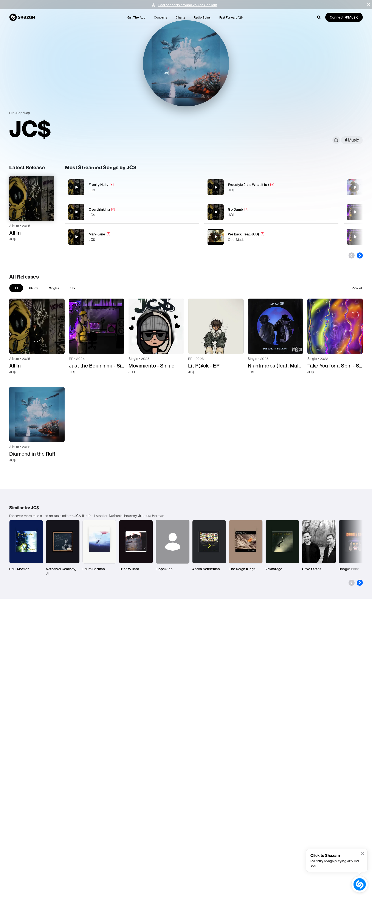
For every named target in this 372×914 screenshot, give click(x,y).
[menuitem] (136, 17)
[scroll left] (352, 255)
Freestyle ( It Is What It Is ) (248, 184)
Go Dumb (235, 209)
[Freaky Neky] (132, 187)
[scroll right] (360, 255)
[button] (368, 4)
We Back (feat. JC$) (243, 234)
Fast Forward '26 (231, 17)
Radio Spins (202, 17)
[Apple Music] (17, 246)
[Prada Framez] (355, 236)
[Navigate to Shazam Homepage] (22, 17)
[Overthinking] (132, 212)
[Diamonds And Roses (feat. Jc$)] (355, 187)
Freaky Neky (98, 184)
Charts (180, 17)
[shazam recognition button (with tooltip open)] (359, 884)
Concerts (160, 17)
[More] (190, 187)
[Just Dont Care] (355, 212)
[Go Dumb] (271, 212)
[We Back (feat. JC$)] (271, 237)
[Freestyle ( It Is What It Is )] (271, 187)
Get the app (136, 17)
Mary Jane (97, 234)
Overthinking (99, 209)
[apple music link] (352, 140)
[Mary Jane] (132, 237)
